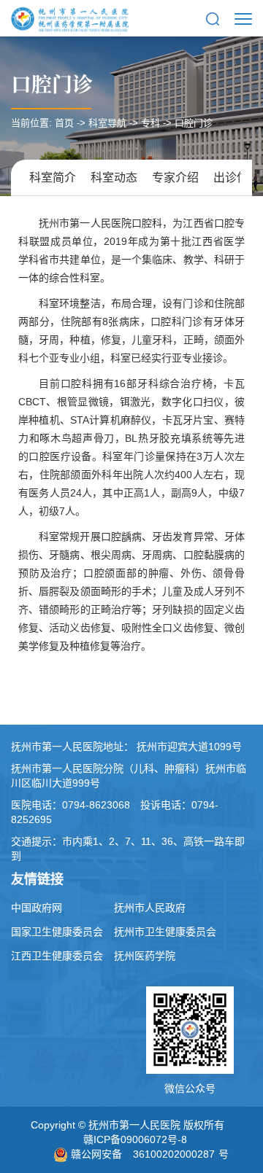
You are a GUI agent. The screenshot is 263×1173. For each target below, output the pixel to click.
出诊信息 (236, 177)
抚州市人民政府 (150, 907)
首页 (64, 122)
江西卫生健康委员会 (57, 956)
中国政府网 (36, 907)
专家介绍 (175, 177)
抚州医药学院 (144, 956)
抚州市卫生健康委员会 (165, 932)
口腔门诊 (52, 83)
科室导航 (107, 122)
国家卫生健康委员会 (57, 932)
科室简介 (52, 177)
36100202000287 (174, 1154)
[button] (212, 18)
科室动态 (114, 177)
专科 (150, 122)
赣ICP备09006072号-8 (135, 1139)
